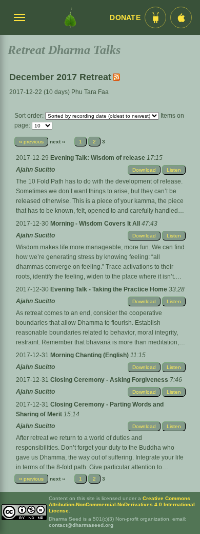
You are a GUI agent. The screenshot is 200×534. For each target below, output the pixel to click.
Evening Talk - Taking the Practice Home (109, 289)
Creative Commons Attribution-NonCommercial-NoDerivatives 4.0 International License (122, 504)
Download (144, 170)
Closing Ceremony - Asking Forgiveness (110, 379)
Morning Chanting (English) (90, 355)
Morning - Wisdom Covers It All (96, 223)
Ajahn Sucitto (35, 169)
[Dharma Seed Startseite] (70, 17)
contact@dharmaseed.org (81, 525)
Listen (174, 170)
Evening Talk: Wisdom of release (98, 157)
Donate (125, 18)
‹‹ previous (31, 141)
